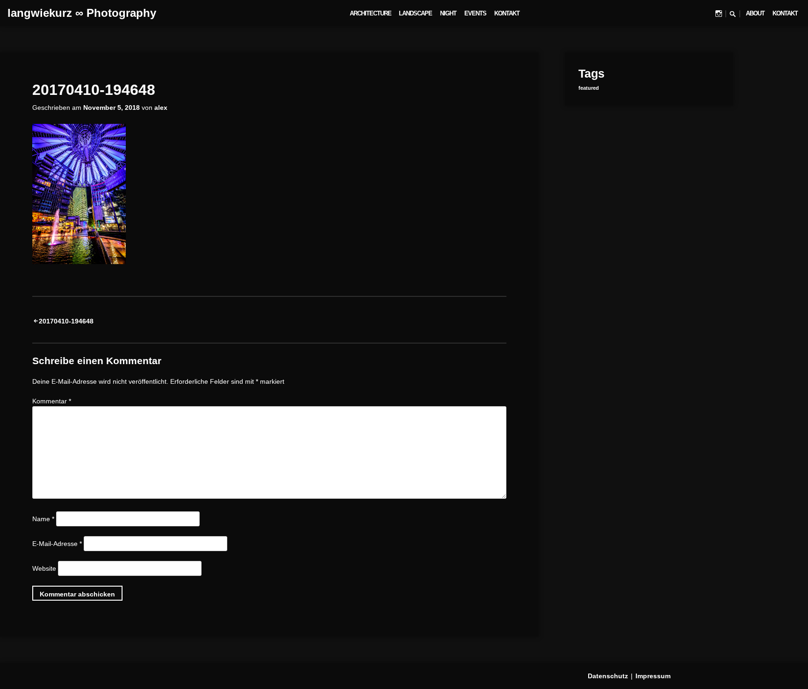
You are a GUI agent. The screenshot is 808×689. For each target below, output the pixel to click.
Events (475, 13)
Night (448, 13)
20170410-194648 (66, 321)
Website (44, 568)
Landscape (415, 13)
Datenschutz (608, 676)
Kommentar (51, 401)
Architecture (370, 13)
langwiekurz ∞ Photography (81, 13)
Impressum (653, 676)
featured (588, 88)
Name (43, 519)
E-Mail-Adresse (57, 543)
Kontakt (506, 13)
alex (160, 107)
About (755, 13)
